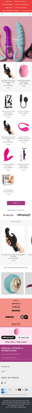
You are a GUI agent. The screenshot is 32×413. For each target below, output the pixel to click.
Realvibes (6, 394)
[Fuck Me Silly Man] (8, 180)
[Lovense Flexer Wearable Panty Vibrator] (8, 154)
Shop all (16, 203)
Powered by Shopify (20, 394)
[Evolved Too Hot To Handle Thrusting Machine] (8, 101)
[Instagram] (5, 383)
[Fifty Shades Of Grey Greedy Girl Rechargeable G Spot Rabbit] (8, 70)
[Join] (28, 357)
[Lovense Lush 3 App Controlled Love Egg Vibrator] (24, 127)
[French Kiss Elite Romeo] (24, 101)
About (3, 371)
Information (5, 366)
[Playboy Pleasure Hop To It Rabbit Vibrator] (24, 154)
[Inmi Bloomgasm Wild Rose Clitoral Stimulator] (24, 70)
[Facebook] (2, 383)
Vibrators (15, 39)
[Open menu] (3, 14)
